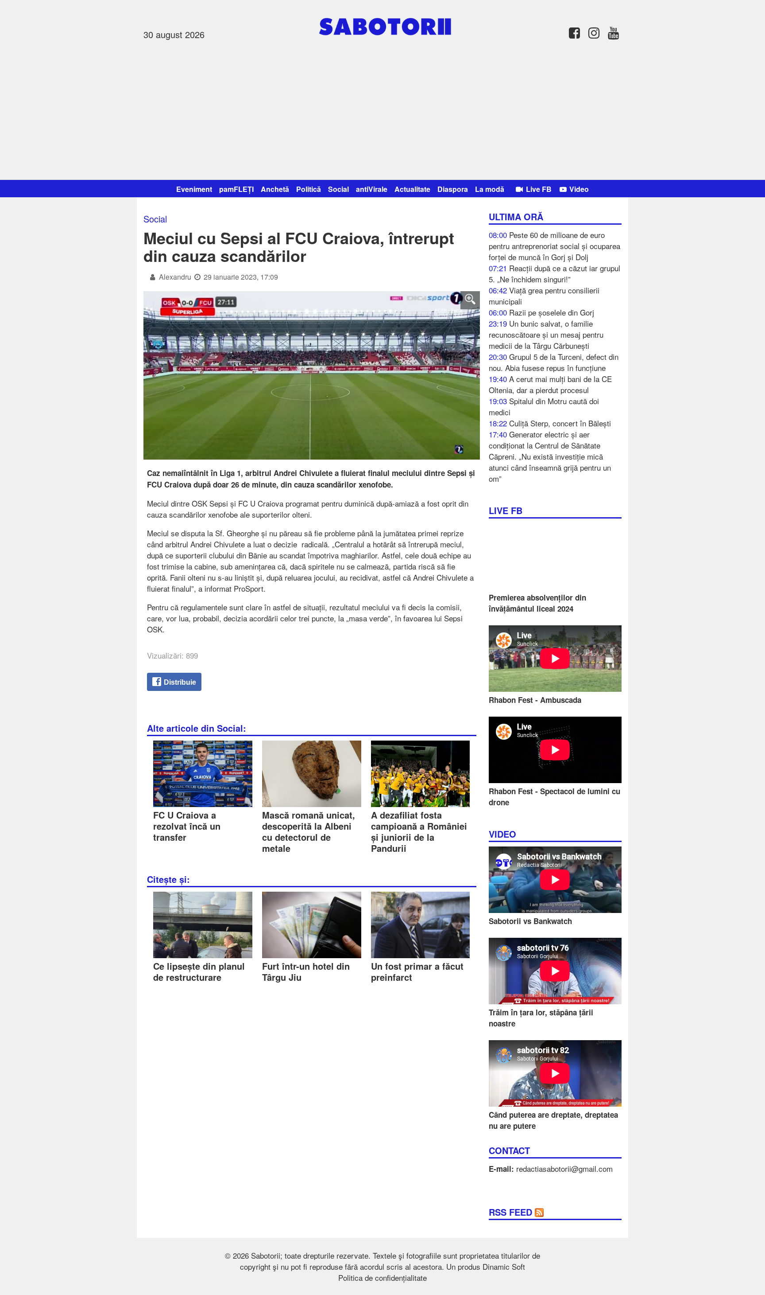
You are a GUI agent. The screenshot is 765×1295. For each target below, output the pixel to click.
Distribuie (179, 682)
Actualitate (412, 189)
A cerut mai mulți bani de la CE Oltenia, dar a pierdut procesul (550, 384)
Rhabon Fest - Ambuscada (535, 699)
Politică (308, 189)
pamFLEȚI (236, 189)
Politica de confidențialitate (382, 1277)
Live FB (538, 189)
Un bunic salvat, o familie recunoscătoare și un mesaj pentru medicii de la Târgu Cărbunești (546, 334)
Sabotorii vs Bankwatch (530, 921)
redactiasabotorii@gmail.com (564, 1168)
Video (578, 189)
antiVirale (371, 189)
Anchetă (275, 189)
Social (338, 189)
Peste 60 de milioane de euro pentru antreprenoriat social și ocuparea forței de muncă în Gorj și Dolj (554, 245)
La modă (489, 189)
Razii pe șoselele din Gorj (551, 312)
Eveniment (194, 189)
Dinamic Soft (504, 1266)
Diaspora (452, 189)
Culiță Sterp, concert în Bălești (560, 423)
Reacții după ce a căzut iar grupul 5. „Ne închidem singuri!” (554, 273)
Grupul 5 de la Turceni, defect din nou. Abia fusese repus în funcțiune (553, 362)
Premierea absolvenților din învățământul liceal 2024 (537, 603)
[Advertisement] (382, 109)
